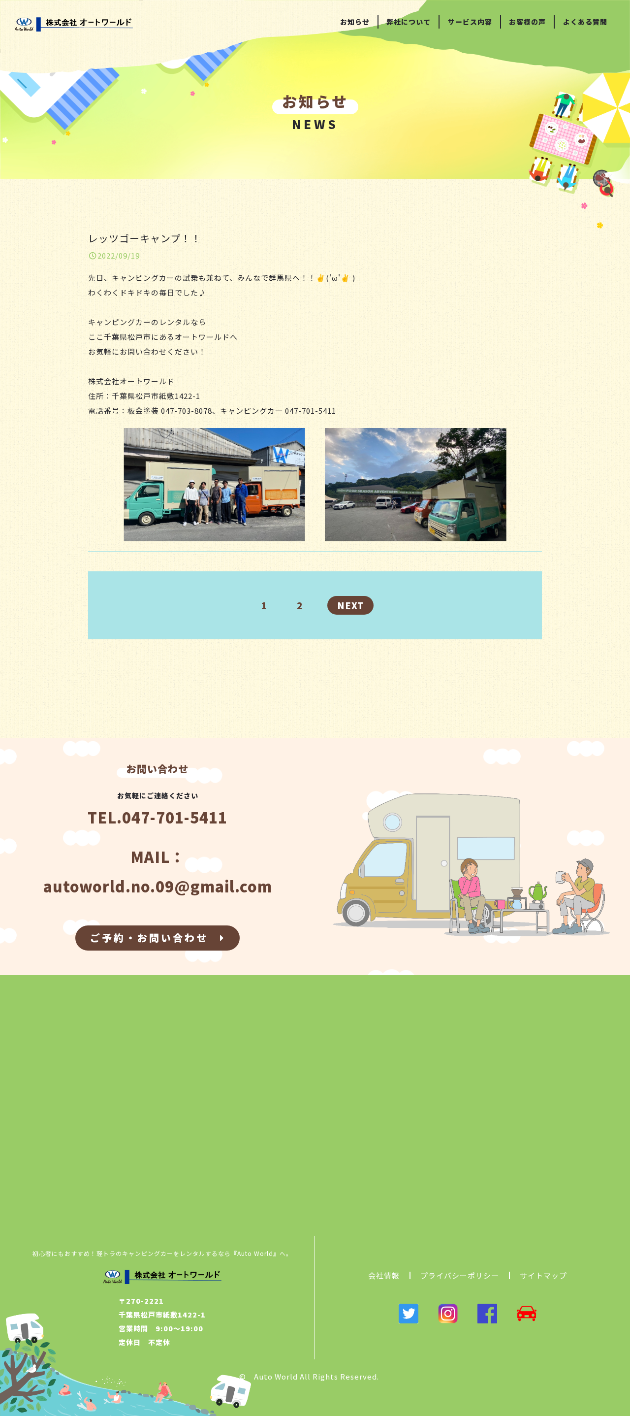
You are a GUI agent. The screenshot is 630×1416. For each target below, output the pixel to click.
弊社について (408, 22)
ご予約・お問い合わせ (155, 937)
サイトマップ (543, 1275)
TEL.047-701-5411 (157, 817)
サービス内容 (470, 22)
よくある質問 (585, 22)
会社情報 (384, 1275)
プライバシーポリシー (459, 1275)
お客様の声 (527, 22)
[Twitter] (408, 1316)
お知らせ (355, 22)
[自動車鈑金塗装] (526, 1316)
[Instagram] (448, 1316)
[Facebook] (487, 1316)
